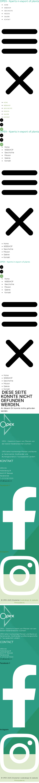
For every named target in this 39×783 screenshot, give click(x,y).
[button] (19, 61)
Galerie (7, 16)
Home (6, 5)
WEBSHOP (7, 8)
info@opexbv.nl (6, 481)
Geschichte (8, 11)
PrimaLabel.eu (19, 780)
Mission (7, 14)
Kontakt (7, 19)
